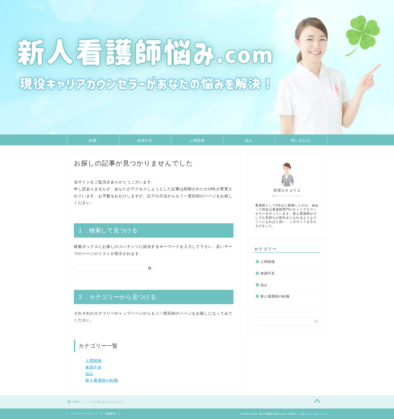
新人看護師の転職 (101, 380)
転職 (93, 140)
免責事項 (110, 413)
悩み (249, 140)
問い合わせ (301, 140)
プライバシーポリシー (84, 413)
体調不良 (145, 140)
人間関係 (197, 140)
